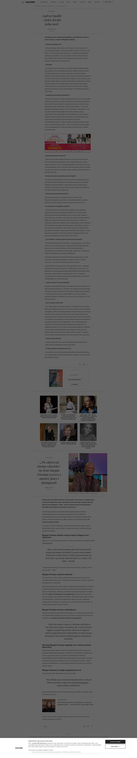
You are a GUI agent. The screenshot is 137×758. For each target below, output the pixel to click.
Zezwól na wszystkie (115, 741)
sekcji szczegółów (88, 755)
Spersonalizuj (114, 746)
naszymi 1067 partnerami (39, 743)
